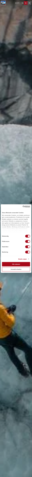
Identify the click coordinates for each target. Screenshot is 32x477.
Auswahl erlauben (16, 269)
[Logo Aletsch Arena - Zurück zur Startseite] (3, 3)
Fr (18, 3)
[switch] (27, 241)
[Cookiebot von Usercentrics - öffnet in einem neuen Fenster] (23, 207)
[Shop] (26, 3)
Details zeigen (22, 259)
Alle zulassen (16, 264)
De (16, 3)
